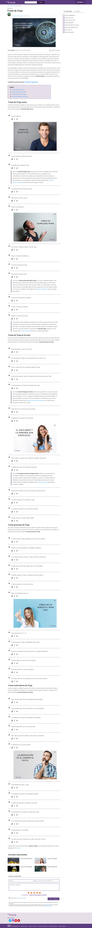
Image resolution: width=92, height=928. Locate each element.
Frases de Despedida (26, 867)
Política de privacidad (53, 926)
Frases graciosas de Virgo (19, 94)
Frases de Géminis (42, 289)
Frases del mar (68, 30)
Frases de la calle (69, 18)
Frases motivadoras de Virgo (20, 96)
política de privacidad (22, 898)
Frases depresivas (52, 867)
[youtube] (16, 920)
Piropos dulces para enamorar (34, 400)
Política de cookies (61, 926)
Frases (8, 6)
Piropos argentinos (69, 23)
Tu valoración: (24, 895)
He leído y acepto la (18, 898)
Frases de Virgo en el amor (19, 92)
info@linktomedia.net (48, 906)
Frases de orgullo (52, 859)
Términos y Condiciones (42, 926)
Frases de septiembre (70, 15)
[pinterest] (18, 920)
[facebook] (15, 119)
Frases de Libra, (25, 331)
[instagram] (13, 920)
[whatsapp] (12, 119)
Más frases (12, 6)
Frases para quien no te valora (72, 25)
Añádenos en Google (55, 50)
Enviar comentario (53, 899)
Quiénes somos (24, 926)
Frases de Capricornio (31, 82)
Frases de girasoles (69, 32)
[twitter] (17, 119)
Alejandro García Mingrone (18, 16)
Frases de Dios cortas (70, 20)
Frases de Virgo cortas (18, 90)
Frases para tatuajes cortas (71, 27)
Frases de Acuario (43, 482)
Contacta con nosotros (32, 926)
